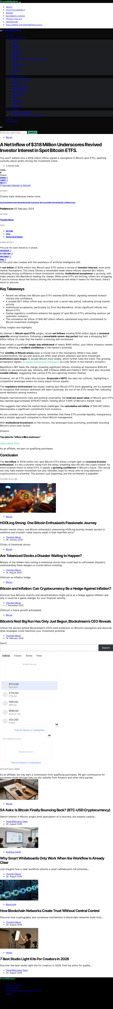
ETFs (8, 234)
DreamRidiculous (9, 1)
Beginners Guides (15, 16)
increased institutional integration (40, 361)
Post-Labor (12, 109)
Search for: (5, 129)
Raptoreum (17, 100)
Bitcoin (15, 44)
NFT (14, 73)
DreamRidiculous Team (17, 821)
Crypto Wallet (18, 65)
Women (15, 82)
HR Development (20, 85)
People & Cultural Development (27, 115)
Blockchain (17, 106)
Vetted (10, 35)
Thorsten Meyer (7, 220)
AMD (14, 97)
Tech (14, 62)
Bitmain (15, 47)
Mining (9, 13)
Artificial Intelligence (21, 112)
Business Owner (19, 91)
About (9, 7)
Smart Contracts (20, 88)
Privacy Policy (14, 19)
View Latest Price (9, 443)
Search (32, 132)
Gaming (15, 71)
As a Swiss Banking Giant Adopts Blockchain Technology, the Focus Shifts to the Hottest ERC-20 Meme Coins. (38, 202)
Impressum (12, 22)
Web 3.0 (16, 68)
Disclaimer (12, 121)
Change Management (22, 79)
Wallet (15, 103)
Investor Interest (14, 237)
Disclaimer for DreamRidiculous (24, 25)
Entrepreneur (18, 94)
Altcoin (15, 41)
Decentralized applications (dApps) (29, 59)
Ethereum (16, 50)
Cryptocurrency (15, 10)
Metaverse (17, 53)
